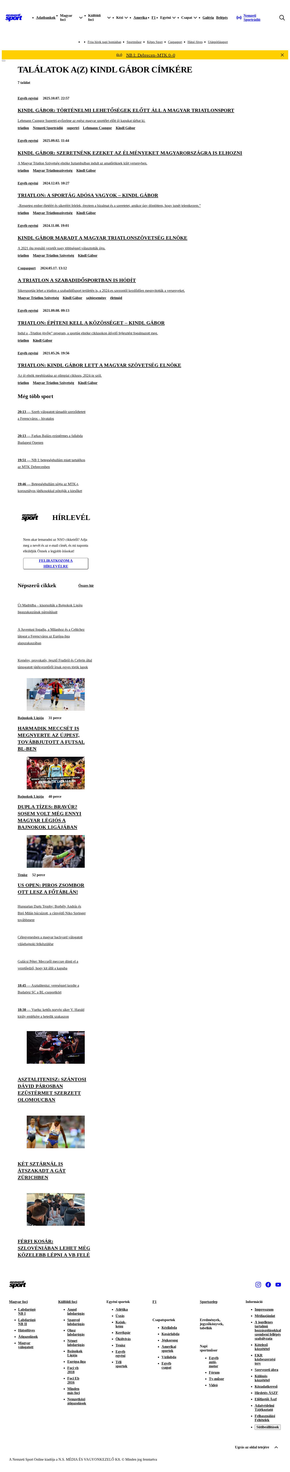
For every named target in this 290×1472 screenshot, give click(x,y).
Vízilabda (169, 1357)
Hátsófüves (26, 1330)
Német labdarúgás (76, 1343)
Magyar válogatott (25, 1345)
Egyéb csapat (166, 1365)
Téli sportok (121, 1364)
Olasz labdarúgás (76, 1332)
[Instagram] (258, 1284)
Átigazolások (28, 1337)
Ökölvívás (123, 1339)
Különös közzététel (262, 1378)
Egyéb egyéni (28, 98)
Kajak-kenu (121, 1324)
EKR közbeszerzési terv (265, 1359)
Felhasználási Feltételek (265, 1418)
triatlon (23, 128)
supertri (73, 128)
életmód (116, 298)
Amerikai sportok (169, 1349)
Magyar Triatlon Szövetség (53, 255)
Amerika (140, 17)
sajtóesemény (96, 298)
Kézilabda (169, 1327)
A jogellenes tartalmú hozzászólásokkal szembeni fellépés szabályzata (268, 1330)
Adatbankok (46, 17)
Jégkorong (170, 1340)
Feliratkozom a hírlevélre (56, 563)
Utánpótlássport (218, 42)
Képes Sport (155, 42)
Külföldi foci (67, 1302)
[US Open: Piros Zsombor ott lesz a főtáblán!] (56, 866)
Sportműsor (134, 42)
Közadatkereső (266, 1386)
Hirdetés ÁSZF (266, 1393)
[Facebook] (268, 1284)
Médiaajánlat (265, 1316)
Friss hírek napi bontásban (104, 42)
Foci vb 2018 (73, 1370)
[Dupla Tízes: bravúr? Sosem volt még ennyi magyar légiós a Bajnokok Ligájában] (56, 788)
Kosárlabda (170, 1334)
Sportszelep (209, 1302)
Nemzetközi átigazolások (76, 1401)
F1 (154, 17)
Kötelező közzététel (262, 1347)
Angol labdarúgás (76, 1311)
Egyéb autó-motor (214, 1362)
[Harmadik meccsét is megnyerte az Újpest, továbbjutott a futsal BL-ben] (56, 709)
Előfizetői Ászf (266, 1399)
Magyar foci (18, 1302)
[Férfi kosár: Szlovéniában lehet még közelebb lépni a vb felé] (56, 1224)
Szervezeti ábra (266, 1370)
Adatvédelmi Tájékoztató (264, 1408)
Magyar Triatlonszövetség (52, 170)
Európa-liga (76, 1361)
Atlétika (122, 1309)
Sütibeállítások (267, 1427)
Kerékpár (123, 1332)
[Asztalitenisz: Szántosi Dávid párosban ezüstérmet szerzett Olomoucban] (56, 1062)
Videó (213, 1385)
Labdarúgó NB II (27, 1322)
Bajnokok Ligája (31, 718)
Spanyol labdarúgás (76, 1322)
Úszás (120, 1316)
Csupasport (175, 42)
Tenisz (22, 875)
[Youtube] (278, 1284)
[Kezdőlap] (13, 18)
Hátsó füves (195, 42)
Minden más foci (73, 1391)
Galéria (208, 17)
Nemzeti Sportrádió (48, 128)
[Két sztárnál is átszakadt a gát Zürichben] (56, 1147)
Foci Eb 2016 (73, 1380)
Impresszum (264, 1309)
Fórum (214, 1372)
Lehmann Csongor (97, 128)
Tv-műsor (216, 1379)
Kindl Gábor (125, 128)
